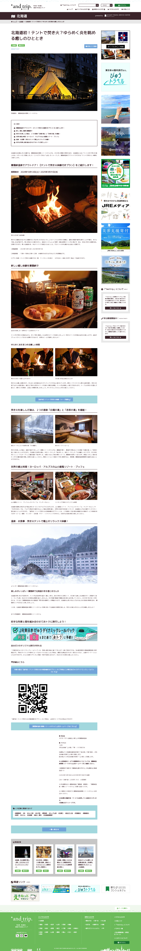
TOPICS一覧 (119, 928)
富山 (64, 932)
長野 (46, 932)
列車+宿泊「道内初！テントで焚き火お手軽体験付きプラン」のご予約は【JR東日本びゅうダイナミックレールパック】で (54, 670)
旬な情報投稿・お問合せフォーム (121, 933)
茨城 (41, 928)
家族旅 (45, 813)
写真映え (78, 813)
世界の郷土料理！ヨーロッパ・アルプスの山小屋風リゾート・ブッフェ (37, 136)
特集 (103, 924)
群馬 (52, 928)
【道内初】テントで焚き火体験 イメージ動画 (53, 399)
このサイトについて (121, 938)
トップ (71, 9)
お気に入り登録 (91, 46)
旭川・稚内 (38, 815)
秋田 (46, 924)
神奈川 (76, 928)
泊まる (88, 924)
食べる (96, 921)
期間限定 (18, 813)
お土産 (104, 921)
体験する (96, 924)
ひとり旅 (30, 813)
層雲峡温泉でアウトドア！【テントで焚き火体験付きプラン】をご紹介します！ (40, 128)
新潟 (41, 932)
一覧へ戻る (53, 829)
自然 (17, 815)
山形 (58, 924)
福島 (69, 924)
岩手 (52, 924)
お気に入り (126, 9)
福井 (75, 932)
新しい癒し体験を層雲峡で (24, 131)
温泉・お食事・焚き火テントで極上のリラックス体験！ (33, 139)
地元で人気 (69, 813)
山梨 (52, 932)
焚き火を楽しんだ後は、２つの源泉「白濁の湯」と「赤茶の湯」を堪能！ (38, 134)
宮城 (64, 924)
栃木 (46, 928)
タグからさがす (114, 9)
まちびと (123, 5)
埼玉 (58, 928)
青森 (41, 924)
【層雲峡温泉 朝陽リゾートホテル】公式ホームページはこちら (53, 726)
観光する (88, 921)
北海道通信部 (48, 815)
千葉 (64, 928)
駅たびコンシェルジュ (92, 928)
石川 (69, 932)
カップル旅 (53, 813)
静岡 (58, 932)
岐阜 (41, 934)
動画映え (86, 813)
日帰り (61, 813)
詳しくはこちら (114, 308)
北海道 (21, 22)
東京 (69, 928)
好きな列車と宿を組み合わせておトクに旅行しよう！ (32, 142)
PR (103, 928)
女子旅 (38, 813)
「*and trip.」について (69, 5)
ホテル (23, 815)
